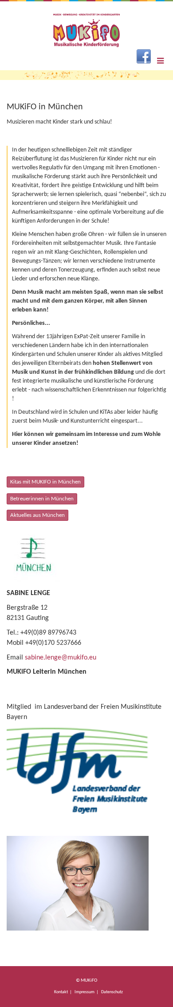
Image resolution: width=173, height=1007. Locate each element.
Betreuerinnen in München (42, 499)
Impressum (84, 992)
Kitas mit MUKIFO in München (45, 482)
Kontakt (61, 992)
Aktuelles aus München (37, 515)
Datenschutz (112, 992)
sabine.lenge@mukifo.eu (60, 657)
